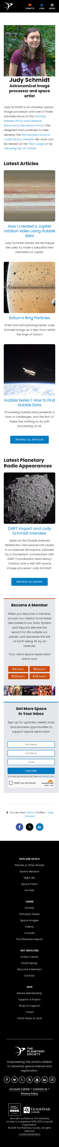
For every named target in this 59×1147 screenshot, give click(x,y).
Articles (29, 908)
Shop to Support (29, 1006)
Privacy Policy (48, 776)
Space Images (29, 920)
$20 (18, 676)
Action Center (29, 957)
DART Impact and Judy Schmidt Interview (29, 531)
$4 (18, 669)
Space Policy (29, 884)
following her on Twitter (20, 148)
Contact (29, 975)
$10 (39, 669)
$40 (39, 676)
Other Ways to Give (29, 1018)
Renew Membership (29, 993)
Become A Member (29, 969)
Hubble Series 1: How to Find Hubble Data (29, 403)
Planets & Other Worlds (29, 865)
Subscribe (31, 770)
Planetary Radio (29, 914)
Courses (29, 933)
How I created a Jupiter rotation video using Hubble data (29, 231)
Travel (29, 1012)
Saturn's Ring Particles (29, 317)
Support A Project (29, 999)
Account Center (19, 1089)
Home (30, 812)
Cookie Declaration (29, 1134)
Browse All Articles (29, 439)
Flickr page (36, 144)
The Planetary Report (29, 939)
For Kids (29, 890)
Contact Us (40, 1089)
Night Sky (29, 878)
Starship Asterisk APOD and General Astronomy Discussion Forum (25, 121)
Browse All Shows (29, 582)
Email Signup (29, 963)
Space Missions (29, 871)
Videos (29, 926)
